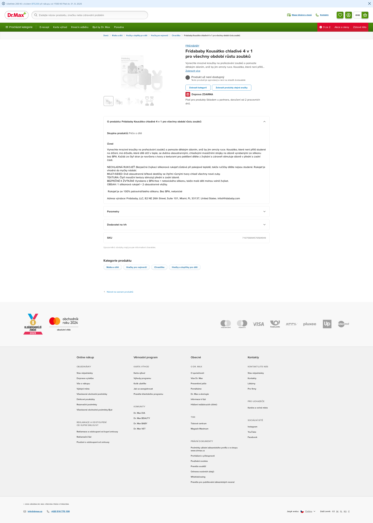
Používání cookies (199, 461)
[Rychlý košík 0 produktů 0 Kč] (365, 15)
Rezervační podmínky (87, 404)
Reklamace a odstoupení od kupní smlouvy (97, 431)
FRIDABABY (192, 45)
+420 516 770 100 (60, 511)
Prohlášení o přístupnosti (203, 455)
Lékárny (251, 383)
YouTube (252, 432)
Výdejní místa (83, 388)
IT (349, 511)
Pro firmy (252, 388)
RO (345, 511)
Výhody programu (142, 378)
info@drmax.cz (35, 511)
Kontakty (252, 378)
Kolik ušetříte (140, 383)
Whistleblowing (198, 476)
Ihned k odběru (79, 27)
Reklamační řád (84, 437)
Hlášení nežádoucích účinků (204, 404)
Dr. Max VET (140, 428)
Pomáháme (196, 388)
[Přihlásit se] (348, 15)
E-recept (44, 27)
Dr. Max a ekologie (200, 394)
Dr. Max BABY (140, 423)
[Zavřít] (369, 4)
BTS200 (35, 3)
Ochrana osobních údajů (202, 471)
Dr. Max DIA (139, 413)
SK (337, 511)
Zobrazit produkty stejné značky (232, 87)
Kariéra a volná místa (258, 407)
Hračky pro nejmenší (136, 267)
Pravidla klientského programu (148, 394)
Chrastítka (159, 267)
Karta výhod (60, 27)
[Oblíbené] (340, 15)
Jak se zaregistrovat (143, 388)
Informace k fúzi (198, 399)
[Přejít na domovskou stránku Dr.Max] (17, 15)
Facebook (252, 437)
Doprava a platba (85, 378)
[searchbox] (89, 15)
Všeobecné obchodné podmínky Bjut (94, 409)
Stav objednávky (85, 373)
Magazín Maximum (199, 428)
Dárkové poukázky (86, 399)
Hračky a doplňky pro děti (185, 267)
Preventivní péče (198, 383)
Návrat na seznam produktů (120, 292)
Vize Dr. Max (197, 378)
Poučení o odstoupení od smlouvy (93, 442)
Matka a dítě (113, 267)
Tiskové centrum (198, 423)
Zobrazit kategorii (198, 87)
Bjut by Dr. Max (101, 27)
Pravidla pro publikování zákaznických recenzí (212, 482)
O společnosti (197, 373)
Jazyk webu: (293, 511)
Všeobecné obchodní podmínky (92, 394)
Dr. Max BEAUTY (142, 418)
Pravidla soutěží (198, 466)
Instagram (252, 426)
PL (341, 511)
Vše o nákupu (83, 383)
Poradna (119, 27)
